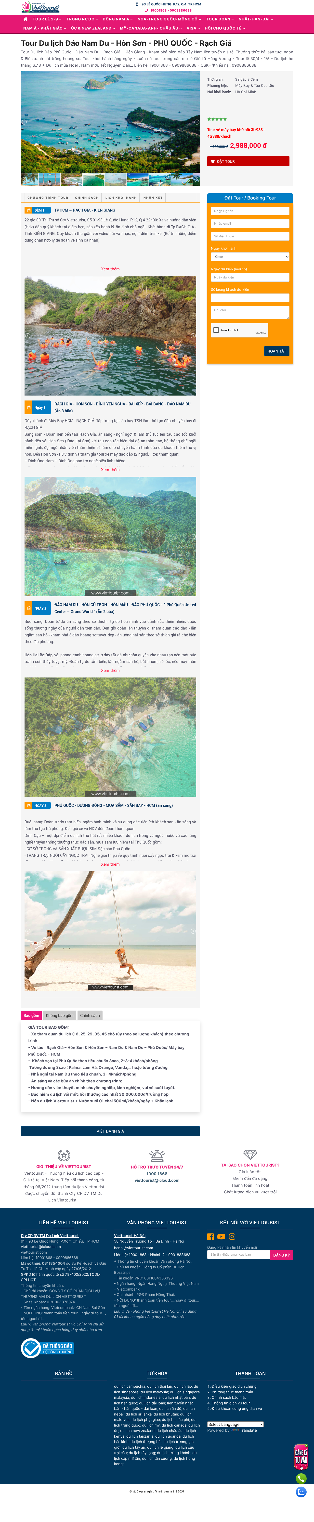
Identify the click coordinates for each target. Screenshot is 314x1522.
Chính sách (87, 198)
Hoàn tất (276, 351)
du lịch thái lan (159, 1386)
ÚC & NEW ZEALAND (91, 28)
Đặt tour (226, 161)
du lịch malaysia (154, 1392)
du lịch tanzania (139, 1436)
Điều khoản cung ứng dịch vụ (237, 1408)
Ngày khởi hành (223, 248)
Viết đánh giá (110, 1131)
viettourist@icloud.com (157, 1180)
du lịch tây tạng (142, 1452)
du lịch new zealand (137, 1430)
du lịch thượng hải (146, 1441)
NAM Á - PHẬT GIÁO (43, 28)
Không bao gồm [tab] (60, 1015)
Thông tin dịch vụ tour (231, 1403)
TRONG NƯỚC (80, 19)
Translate (248, 1430)
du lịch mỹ (151, 1425)
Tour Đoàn (218, 19)
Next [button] (197, 122)
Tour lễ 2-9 (45, 19)
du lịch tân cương (157, 1458)
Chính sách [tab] (90, 1015)
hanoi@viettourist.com (133, 1247)
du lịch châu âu (170, 1430)
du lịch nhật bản (176, 1397)
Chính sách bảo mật (229, 1397)
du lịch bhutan (166, 1414)
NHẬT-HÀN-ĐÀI (254, 19)
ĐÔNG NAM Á (116, 19)
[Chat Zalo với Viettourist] (301, 1492)
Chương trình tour (47, 198)
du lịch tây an (133, 1447)
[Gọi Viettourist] (301, 1478)
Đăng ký (281, 1255)
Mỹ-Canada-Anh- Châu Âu (149, 28)
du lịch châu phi (175, 1419)
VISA (191, 28)
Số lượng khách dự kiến (230, 289)
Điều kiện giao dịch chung (234, 1386)
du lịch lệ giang (160, 1447)
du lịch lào (183, 1386)
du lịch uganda (168, 1436)
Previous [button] (24, 122)
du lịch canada (174, 1425)
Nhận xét (153, 198)
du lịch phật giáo (145, 1419)
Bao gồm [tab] (31, 1015)
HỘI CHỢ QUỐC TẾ (223, 28)
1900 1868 (157, 1173)
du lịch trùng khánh (173, 1452)
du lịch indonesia (145, 1397)
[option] (110, 122)
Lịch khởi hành (121, 198)
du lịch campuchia (129, 1386)
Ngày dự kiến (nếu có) (229, 269)
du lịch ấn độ (170, 1408)
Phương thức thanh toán (232, 1392)
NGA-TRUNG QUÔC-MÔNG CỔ (168, 19)
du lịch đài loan (152, 1403)
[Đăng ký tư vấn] (301, 1457)
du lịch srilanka (139, 1414)
